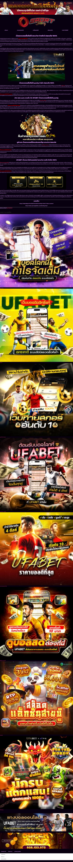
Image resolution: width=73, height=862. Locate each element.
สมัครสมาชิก (50, 30)
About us (10, 851)
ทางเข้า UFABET (65, 30)
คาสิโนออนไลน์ (35, 30)
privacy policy (18, 851)
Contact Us (3, 851)
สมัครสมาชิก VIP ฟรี (7, 840)
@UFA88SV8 (9, 208)
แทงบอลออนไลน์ (20, 30)
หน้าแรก (6, 30)
